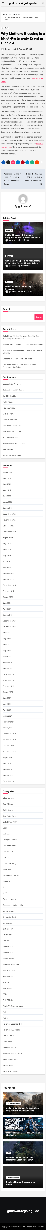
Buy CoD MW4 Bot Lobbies (14, 444)
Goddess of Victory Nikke (13, 905)
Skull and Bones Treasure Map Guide (17, 359)
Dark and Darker (9, 846)
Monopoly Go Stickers (12, 384)
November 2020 (9, 740)
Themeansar (40, 1227)
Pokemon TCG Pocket (11, 1030)
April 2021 (7, 710)
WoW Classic (8, 1065)
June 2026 (7, 484)
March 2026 (7, 502)
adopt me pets (9, 798)
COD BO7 (6, 834)
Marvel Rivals (8, 959)
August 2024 (8, 597)
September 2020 (9, 752)
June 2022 (7, 645)
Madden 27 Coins (10, 420)
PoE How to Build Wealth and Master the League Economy (19, 1158)
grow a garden (8, 911)
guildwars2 (12, 49)
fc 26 (5, 893)
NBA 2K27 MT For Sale (12, 432)
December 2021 (9, 674)
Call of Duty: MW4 (10, 822)
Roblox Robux (8, 1036)
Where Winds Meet (10, 1060)
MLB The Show (9, 970)
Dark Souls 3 (8, 852)
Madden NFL (8, 947)
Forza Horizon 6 (9, 899)
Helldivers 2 (8, 935)
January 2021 (8, 728)
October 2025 (8, 526)
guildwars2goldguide (23, 3)
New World (7, 988)
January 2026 (8, 508)
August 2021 (8, 692)
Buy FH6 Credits (9, 396)
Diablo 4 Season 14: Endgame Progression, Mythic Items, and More (22, 236)
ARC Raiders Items (10, 438)
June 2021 (7, 698)
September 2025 (9, 532)
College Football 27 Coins (13, 390)
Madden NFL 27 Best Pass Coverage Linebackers (23, 344)
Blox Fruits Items (10, 816)
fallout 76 (6, 881)
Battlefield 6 (8, 810)
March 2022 (7, 656)
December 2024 (9, 585)
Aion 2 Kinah (8, 449)
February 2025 (8, 573)
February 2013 (8, 769)
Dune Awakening (9, 863)
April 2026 (7, 496)
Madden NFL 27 (9, 953)
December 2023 (9, 621)
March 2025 (7, 567)
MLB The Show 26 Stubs (13, 426)
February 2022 (8, 662)
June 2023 (7, 633)
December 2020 (9, 734)
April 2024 (7, 609)
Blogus (29, 1227)
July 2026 (7, 478)
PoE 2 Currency (9, 408)
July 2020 (7, 763)
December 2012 (9, 781)
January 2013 (8, 775)
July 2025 (7, 544)
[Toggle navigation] (3, 3)
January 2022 (8, 668)
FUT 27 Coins (8, 402)
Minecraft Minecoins (11, 964)
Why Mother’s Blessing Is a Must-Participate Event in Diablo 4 (23, 38)
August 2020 (8, 757)
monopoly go (8, 976)
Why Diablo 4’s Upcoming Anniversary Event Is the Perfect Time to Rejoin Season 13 (22, 263)
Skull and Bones (9, 1048)
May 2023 (7, 639)
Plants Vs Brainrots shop (13, 1006)
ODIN (5, 994)
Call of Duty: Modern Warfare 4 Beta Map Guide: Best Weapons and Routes (22, 1110)
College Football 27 (11, 840)
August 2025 (8, 538)
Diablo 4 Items (9, 414)
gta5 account (8, 929)
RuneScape (7, 1042)
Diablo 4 (5, 28)
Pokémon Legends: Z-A (12, 1024)
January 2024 (8, 615)
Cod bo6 (6, 828)
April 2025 (7, 561)
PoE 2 (5, 1018)
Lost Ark (6, 941)
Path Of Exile (8, 1000)
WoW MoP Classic (10, 1071)
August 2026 (8, 472)
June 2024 (7, 603)
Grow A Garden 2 (9, 917)
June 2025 (7, 550)
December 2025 (9, 514)
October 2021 (8, 686)
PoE (4, 1012)
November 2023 (9, 627)
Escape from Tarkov (11, 875)
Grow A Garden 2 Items (12, 455)
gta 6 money (8, 923)
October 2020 (8, 746)
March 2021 (7, 716)
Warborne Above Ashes (12, 1054)
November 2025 (9, 520)
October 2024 (8, 591)
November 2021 (9, 680)
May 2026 (7, 490)
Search (7, 309)
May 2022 (7, 651)
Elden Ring (7, 869)
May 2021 (7, 704)
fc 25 (5, 887)
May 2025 (7, 555)
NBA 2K (6, 982)
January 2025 (8, 579)
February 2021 (8, 722)
